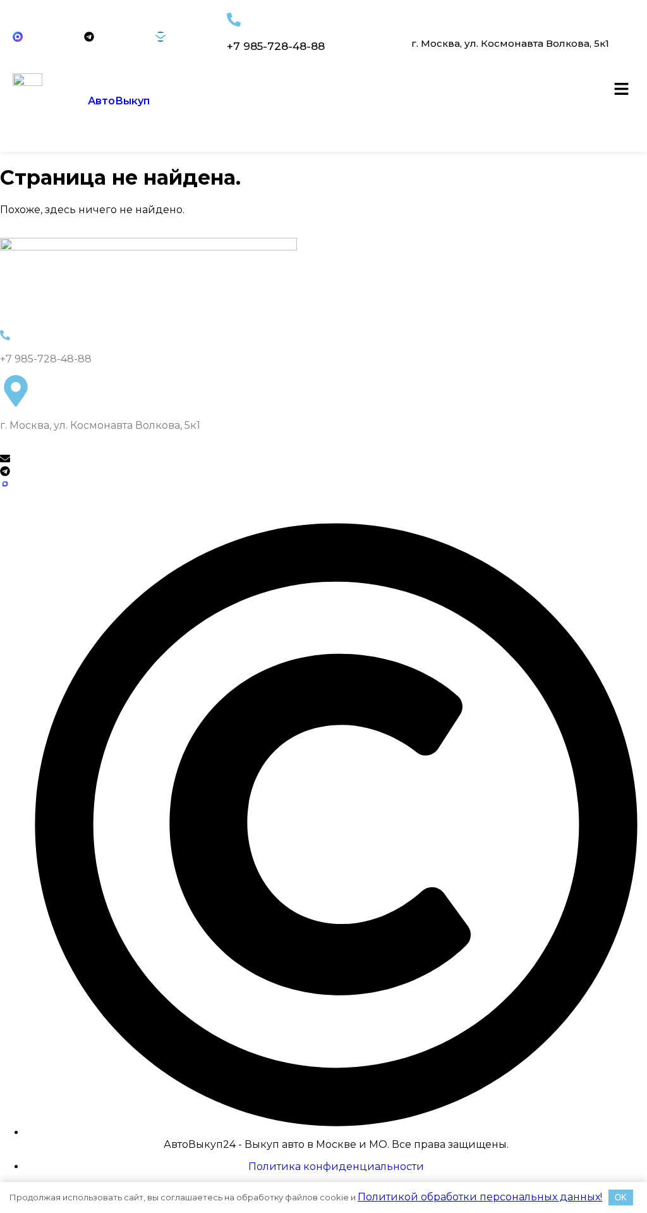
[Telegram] (89, 37)
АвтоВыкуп (119, 101)
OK (621, 1197)
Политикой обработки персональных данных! (480, 1197)
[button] (621, 90)
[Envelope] (160, 37)
